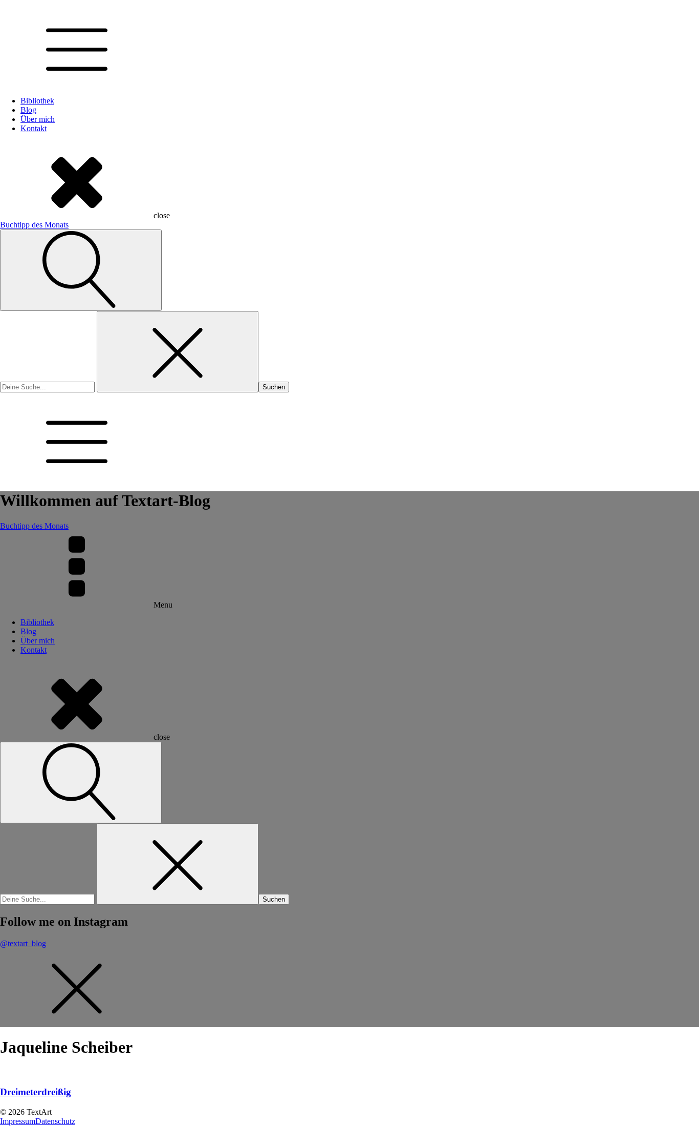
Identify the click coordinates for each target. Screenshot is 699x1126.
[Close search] (177, 351)
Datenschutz (55, 1121)
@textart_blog (23, 943)
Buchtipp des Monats (34, 224)
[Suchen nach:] (48, 386)
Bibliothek (37, 100)
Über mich (37, 119)
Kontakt (33, 128)
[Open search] (81, 270)
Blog (28, 110)
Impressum (17, 1121)
